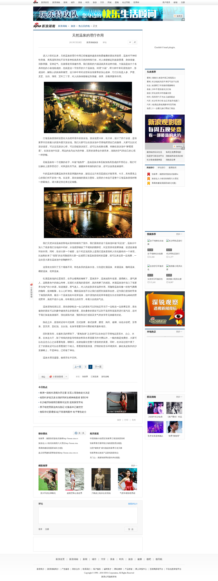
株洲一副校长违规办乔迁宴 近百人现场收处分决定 (65, 393)
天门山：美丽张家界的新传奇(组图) (105, 457)
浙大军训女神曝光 (48, 493)
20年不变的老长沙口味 (161, 89)
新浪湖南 (56, 2)
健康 (139, 559)
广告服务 (65, 569)
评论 (105, 42)
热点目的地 (84, 26)
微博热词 (172, 167)
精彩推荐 (42, 465)
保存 (119, 420)
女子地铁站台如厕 (155, 254)
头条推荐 (151, 72)
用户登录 (166, 2)
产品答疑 (128, 569)
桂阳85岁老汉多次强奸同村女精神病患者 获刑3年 (64, 397)
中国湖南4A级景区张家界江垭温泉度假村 (107, 438)
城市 (73, 2)
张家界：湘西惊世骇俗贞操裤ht (165, 174)
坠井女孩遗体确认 (155, 436)
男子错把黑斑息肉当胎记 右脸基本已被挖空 (61, 407)
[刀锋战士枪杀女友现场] (101, 479)
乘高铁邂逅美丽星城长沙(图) (50, 448)
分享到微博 (56, 376)
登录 (40, 529)
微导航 (159, 559)
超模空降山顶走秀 (74, 493)
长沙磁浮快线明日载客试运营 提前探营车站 (61, 402)
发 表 (130, 529)
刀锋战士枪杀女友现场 (101, 493)
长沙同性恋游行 (173, 254)
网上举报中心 (141, 569)
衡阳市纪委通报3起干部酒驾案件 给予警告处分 (63, 412)
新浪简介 (40, 569)
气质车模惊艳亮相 (127, 493)
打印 (126, 420)
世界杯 (136, 2)
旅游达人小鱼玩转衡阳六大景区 (165, 178)
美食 (80, 2)
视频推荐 (151, 234)
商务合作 (76, 569)
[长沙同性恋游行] (174, 245)
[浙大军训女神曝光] (48, 479)
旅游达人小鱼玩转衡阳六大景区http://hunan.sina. (58, 443)
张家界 (85, 376)
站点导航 (126, 2)
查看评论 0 (132, 504)
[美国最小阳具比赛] (174, 270)
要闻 (149, 78)
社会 (149, 85)
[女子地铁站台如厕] (155, 245)
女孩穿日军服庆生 (155, 279)
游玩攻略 (105, 376)
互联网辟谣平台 (156, 569)
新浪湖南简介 (53, 569)
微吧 (149, 559)
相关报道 (94, 433)
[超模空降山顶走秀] (74, 479)
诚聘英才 (107, 569)
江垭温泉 (94, 376)
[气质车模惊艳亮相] (127, 479)
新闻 (65, 2)
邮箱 (175, 2)
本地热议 (151, 332)
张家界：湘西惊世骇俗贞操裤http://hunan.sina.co (58, 438)
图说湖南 (151, 397)
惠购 (117, 2)
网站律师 (118, 569)
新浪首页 (45, 2)
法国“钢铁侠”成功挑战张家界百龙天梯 (106, 448)
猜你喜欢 (42, 433)
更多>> (134, 465)
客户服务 (97, 569)
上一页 (78, 367)
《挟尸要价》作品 (174, 417)
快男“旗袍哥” (174, 436)
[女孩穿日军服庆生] (155, 270)
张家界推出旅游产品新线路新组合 (104, 453)
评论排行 (161, 167)
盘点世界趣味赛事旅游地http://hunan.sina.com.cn (58, 453)
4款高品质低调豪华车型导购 (164, 104)
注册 (183, 2)
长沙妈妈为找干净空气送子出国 (165, 82)
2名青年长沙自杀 (155, 417)
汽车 (102, 2)
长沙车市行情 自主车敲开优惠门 (165, 101)
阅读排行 (150, 167)
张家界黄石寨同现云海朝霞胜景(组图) (106, 443)
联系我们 (86, 569)
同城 (109, 2)
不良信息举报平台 (173, 569)
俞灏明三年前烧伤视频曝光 (163, 85)
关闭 (134, 420)
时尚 (87, 2)
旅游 (95, 2)
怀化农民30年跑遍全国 (161, 93)
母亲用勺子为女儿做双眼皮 (163, 97)
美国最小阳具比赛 (174, 279)
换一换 (81, 433)
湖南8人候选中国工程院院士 (164, 78)
